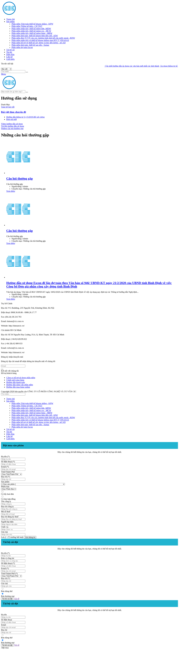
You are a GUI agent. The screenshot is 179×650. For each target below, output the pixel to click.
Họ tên (4, 615)
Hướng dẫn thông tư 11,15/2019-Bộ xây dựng (25, 117)
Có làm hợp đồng (8, 499)
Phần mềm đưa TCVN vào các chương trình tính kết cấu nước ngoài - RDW (43, 38)
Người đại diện (7, 522)
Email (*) (5, 467)
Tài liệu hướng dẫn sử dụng (12, 126)
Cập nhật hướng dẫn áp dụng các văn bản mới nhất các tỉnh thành (124, 66)
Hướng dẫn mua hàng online (18, 387)
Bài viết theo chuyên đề (13, 112)
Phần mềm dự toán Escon (22, 47)
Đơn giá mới (11, 119)
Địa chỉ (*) (5, 477)
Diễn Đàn (10, 54)
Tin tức (9, 52)
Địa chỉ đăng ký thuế (9, 517)
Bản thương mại (7, 596)
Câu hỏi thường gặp (19, 178)
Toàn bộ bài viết (7, 107)
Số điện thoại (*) (8, 461)
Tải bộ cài (10, 50)
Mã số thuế (5, 511)
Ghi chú (4, 532)
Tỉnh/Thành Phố (8, 472)
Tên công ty (6, 501)
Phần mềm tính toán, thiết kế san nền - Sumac (30, 45)
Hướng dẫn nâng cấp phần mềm (19, 385)
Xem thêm (10, 191)
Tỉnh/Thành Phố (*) (9, 573)
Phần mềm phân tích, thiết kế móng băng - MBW (32, 33)
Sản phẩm (10, 21)
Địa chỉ (4, 630)
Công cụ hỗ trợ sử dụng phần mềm (20, 378)
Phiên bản (5, 486)
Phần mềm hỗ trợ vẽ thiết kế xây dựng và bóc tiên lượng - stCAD (39, 43)
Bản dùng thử (6, 591)
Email (3, 625)
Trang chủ (10, 19)
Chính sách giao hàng (15, 380)
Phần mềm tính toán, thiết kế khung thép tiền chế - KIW (35, 36)
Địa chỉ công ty (7, 506)
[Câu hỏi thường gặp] (18, 173)
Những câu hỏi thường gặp (12, 128)
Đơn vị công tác (7, 558)
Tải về (16, 599)
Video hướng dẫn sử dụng (12, 124)
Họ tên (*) (5, 456)
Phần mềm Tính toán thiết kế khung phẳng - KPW (32, 24)
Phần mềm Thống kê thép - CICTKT (27, 26)
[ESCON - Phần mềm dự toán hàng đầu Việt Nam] (26, 15)
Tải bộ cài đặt (7, 599)
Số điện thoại (6, 620)
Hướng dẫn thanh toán (15, 382)
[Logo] (26, 89)
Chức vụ (4, 527)
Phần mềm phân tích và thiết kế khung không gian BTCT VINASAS (40, 40)
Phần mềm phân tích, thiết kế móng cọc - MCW (31, 31)
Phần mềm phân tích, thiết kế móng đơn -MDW (31, 28)
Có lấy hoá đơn (7, 494)
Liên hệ (9, 57)
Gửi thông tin (30, 537)
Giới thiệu (10, 59)
